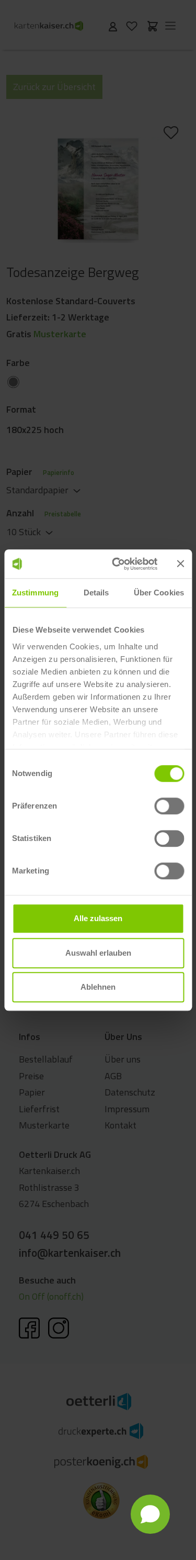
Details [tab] (96, 592)
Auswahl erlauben (98, 952)
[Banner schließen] (180, 564)
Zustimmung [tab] (35, 592)
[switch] (169, 806)
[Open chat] (150, 1514)
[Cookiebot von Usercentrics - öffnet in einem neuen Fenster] (116, 564)
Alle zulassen (98, 918)
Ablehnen (98, 986)
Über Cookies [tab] (159, 592)
